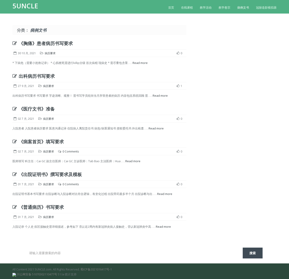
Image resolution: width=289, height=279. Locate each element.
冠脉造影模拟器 (266, 7)
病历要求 (50, 53)
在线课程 (187, 7)
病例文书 (243, 7)
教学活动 (206, 7)
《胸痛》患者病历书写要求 (46, 43)
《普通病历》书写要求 (41, 207)
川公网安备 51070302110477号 (37, 274)
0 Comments (71, 151)
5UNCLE (25, 5)
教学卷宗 (224, 7)
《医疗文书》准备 (37, 109)
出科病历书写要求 (37, 76)
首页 (171, 7)
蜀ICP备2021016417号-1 (96, 269)
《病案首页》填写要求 (41, 141)
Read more (140, 63)
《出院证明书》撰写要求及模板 (50, 174)
